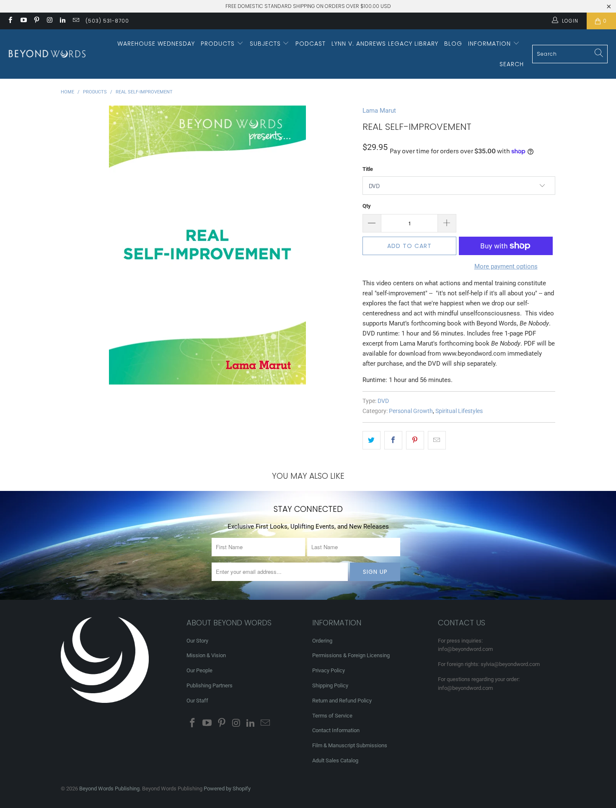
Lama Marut (379, 110)
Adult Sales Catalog (335, 760)
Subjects (266, 43)
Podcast (310, 43)
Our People (199, 670)
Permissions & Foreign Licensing (351, 655)
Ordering (322, 641)
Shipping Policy (330, 685)
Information (490, 43)
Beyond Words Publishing (109, 788)
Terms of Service (332, 715)
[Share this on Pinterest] (415, 440)
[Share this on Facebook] (393, 440)
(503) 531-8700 (107, 20)
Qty (366, 206)
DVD (383, 401)
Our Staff (197, 700)
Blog (453, 43)
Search (512, 64)
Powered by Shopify (227, 788)
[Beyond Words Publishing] (47, 54)
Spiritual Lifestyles (459, 411)
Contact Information (336, 730)
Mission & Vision (206, 655)
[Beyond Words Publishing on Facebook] (9, 21)
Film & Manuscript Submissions (349, 745)
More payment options (506, 266)
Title (367, 169)
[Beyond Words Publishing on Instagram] (49, 21)
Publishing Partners (209, 685)
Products (219, 43)
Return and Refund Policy (342, 700)
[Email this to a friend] (437, 440)
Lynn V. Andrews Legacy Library (384, 43)
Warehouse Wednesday (156, 43)
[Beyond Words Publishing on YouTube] (22, 21)
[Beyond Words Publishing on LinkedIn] (62, 21)
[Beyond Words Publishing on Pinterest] (36, 21)
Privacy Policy (328, 670)
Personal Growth (411, 411)
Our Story (197, 641)
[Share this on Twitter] (371, 440)
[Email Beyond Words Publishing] (75, 21)
